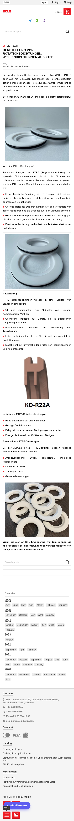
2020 (8, 669)
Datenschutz (9, 777)
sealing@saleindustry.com (20, 721)
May (23, 605)
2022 (8, 644)
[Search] (67, 31)
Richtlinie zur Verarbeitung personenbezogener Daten (29, 782)
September (22, 625)
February (51, 605)
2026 (8, 599)
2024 (8, 619)
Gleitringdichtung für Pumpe (16, 753)
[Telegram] (30, 20)
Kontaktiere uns (17, 805)
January (63, 605)
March (40, 605)
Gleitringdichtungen (12, 749)
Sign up (58, 2)
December (11, 674)
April (31, 605)
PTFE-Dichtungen (23, 166)
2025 (8, 609)
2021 (8, 654)
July (8, 605)
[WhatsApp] (37, 20)
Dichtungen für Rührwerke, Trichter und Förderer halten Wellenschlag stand (37, 759)
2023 (8, 634)
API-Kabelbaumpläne (13, 764)
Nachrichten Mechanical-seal (16, 65)
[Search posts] (67, 562)
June (15, 605)
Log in (69, 2)
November (11, 615)
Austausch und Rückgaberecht (18, 786)
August (34, 625)
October (23, 615)
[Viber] (44, 20)
